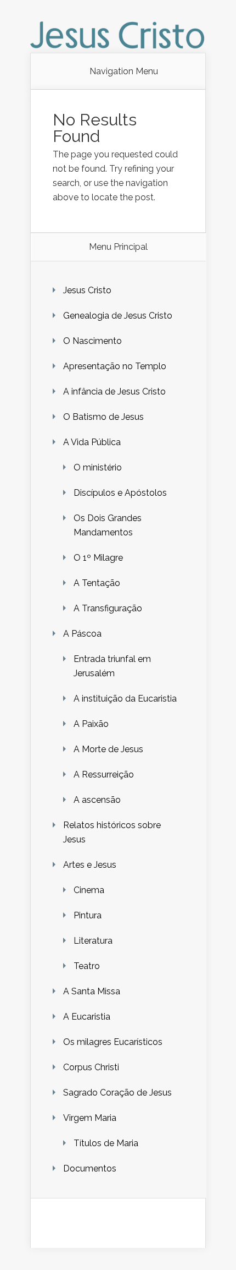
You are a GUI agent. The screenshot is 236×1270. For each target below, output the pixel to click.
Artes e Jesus (89, 865)
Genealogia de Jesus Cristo (117, 315)
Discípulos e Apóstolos (120, 493)
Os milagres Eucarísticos (112, 1042)
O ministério (98, 467)
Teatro (87, 966)
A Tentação (97, 583)
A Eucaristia (86, 1016)
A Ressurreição (104, 774)
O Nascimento (92, 341)
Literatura (93, 940)
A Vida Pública (92, 442)
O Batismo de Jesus (103, 417)
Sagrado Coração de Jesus (117, 1092)
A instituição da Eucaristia (125, 698)
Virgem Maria (89, 1118)
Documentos (89, 1168)
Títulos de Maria (106, 1143)
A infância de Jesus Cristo (114, 391)
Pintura (88, 915)
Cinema (89, 890)
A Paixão (91, 724)
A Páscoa (82, 633)
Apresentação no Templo (114, 366)
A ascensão (97, 800)
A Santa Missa (91, 991)
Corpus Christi (91, 1067)
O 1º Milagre (98, 557)
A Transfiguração (108, 608)
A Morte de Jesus (108, 749)
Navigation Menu (123, 71)
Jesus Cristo (87, 290)
